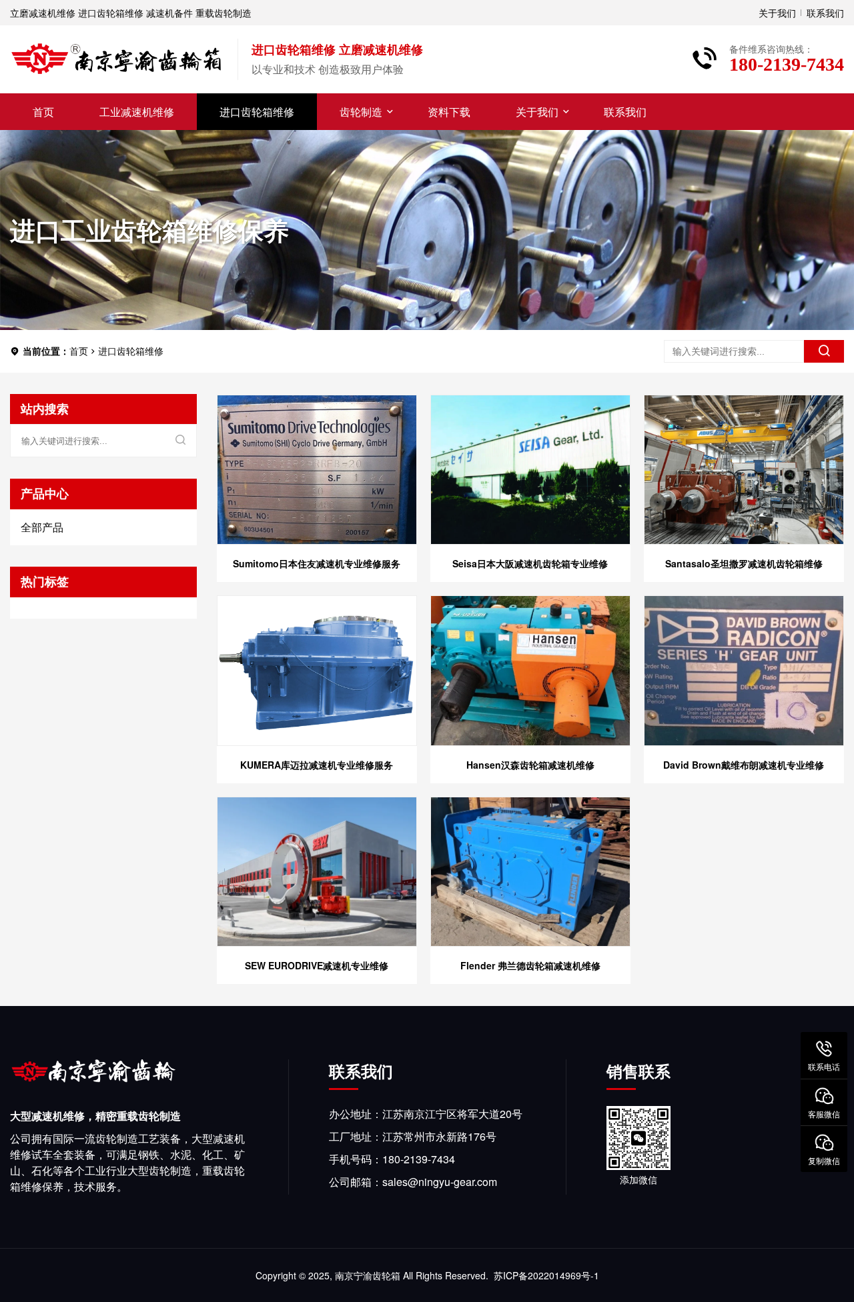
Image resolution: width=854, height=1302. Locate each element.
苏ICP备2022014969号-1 (546, 1275)
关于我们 (777, 12)
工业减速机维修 (136, 111)
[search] (824, 351)
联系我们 (825, 12)
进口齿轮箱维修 (257, 111)
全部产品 (42, 527)
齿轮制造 (361, 111)
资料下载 (449, 111)
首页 (43, 111)
